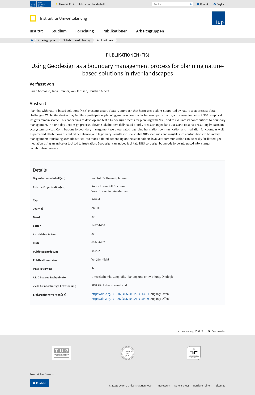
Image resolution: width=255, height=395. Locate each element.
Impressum (163, 385)
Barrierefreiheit (202, 385)
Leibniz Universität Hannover (135, 385)
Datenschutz (181, 385)
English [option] (221, 4)
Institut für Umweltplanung (63, 18)
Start (191, 4)
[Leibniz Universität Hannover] (40, 4)
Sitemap (220, 385)
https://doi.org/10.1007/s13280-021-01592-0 (120, 299)
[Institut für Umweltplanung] (31, 40)
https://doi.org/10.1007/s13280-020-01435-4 (120, 294)
